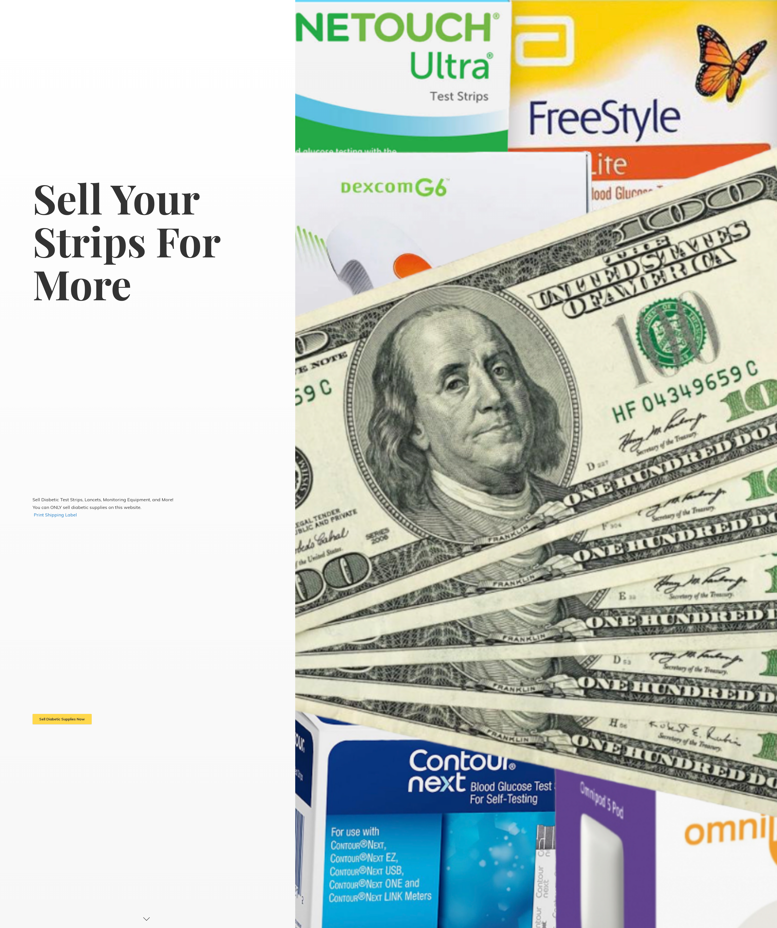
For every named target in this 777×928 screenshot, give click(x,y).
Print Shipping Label (55, 515)
